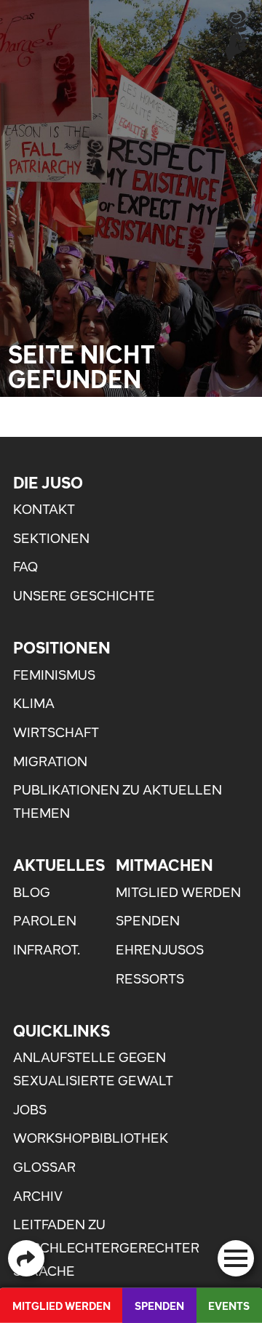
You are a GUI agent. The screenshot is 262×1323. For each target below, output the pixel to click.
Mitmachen (164, 865)
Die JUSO (48, 483)
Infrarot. (46, 950)
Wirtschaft (56, 732)
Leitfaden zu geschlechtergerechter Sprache (106, 1247)
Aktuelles (59, 865)
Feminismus (54, 675)
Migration (50, 761)
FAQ (25, 567)
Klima (34, 703)
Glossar (44, 1167)
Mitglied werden (178, 892)
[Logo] (236, 35)
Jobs (30, 1110)
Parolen (44, 921)
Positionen (62, 648)
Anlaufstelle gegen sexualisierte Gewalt (93, 1068)
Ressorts (150, 979)
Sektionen (51, 538)
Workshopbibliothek (90, 1138)
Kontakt (44, 509)
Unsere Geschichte (84, 596)
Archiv (38, 1196)
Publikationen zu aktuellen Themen (117, 801)
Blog (31, 892)
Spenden (148, 921)
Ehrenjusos (160, 950)
